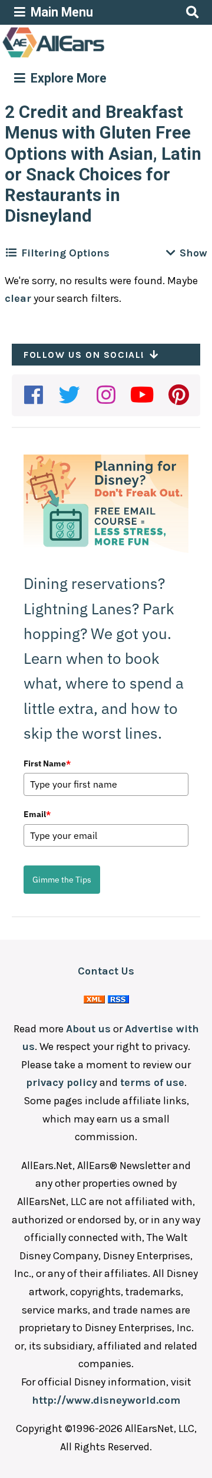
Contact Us (106, 971)
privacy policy (61, 1082)
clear (18, 298)
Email (37, 814)
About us (88, 1028)
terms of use (152, 1082)
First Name (47, 763)
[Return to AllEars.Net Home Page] (90, 56)
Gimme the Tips (61, 879)
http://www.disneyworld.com (106, 1400)
